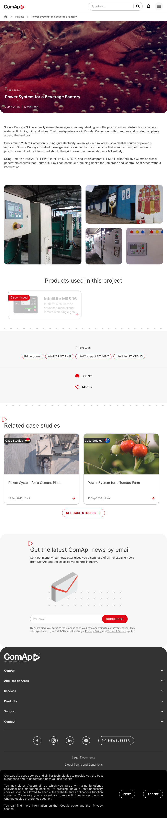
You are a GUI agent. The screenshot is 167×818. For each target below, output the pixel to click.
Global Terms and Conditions (84, 764)
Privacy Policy (93, 631)
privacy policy (120, 627)
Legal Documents (83, 757)
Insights (19, 16)
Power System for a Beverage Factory (54, 16)
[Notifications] (149, 6)
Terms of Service (116, 631)
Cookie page (69, 805)
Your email (39, 618)
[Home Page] (5, 16)
